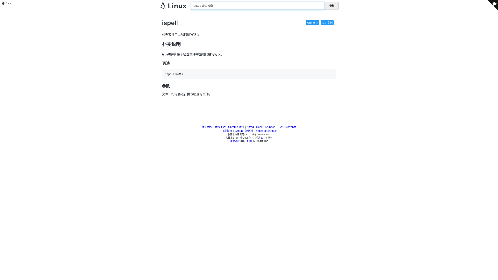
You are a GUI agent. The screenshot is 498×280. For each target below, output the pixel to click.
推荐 (249, 141)
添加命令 (207, 127)
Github (239, 131)
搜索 (331, 5)
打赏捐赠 (226, 131)
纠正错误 (312, 22)
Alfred (250, 127)
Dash (259, 127)
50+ (263, 137)
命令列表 (220, 127)
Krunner (270, 127)
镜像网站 (234, 141)
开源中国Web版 (286, 127)
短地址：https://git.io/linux (261, 131)
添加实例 (327, 22)
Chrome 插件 (236, 127)
